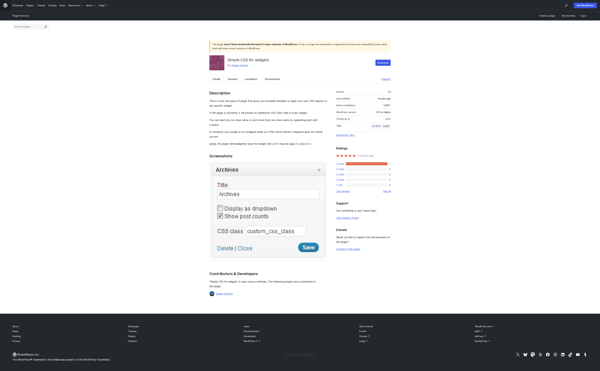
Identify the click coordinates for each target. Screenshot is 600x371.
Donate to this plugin (348, 249)
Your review (343, 191)
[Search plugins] (45, 27)
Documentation (252, 331)
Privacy (16, 341)
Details (216, 79)
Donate (364, 336)
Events (362, 331)
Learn (247, 326)
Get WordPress (585, 5)
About (15, 326)
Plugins (131, 336)
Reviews (233, 79)
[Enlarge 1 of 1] (323, 165)
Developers (250, 336)
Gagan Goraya (239, 65)
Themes (132, 331)
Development (272, 79)
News (15, 331)
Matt (478, 331)
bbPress (480, 336)
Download (383, 62)
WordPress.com (484, 326)
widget (386, 126)
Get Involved (366, 326)
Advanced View (345, 135)
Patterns (132, 341)
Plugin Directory (20, 15)
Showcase (133, 326)
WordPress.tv (252, 341)
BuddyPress (482, 341)
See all (387, 191)
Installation (251, 79)
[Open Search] (566, 5)
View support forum (347, 217)
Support (386, 79)
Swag (363, 341)
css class (376, 126)
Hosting (16, 336)
